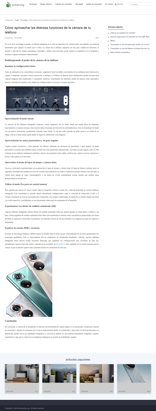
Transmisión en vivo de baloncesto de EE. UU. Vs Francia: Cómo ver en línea (130, 44)
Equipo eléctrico (46, 4)
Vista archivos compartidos (120, 52)
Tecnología (33, 4)
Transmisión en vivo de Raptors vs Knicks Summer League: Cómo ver (130, 48)
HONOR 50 (60, 244)
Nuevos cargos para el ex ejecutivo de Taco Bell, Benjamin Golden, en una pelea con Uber (130, 37)
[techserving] (15, 4)
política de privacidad (94, 4)
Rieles (112, 40)
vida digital (79, 4)
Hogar (17, 20)
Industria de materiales (63, 4)
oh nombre (109, 4)
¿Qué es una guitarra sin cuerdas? (122, 33)
